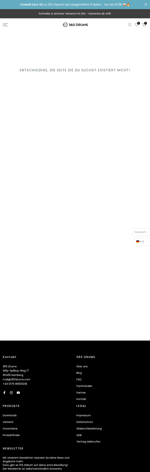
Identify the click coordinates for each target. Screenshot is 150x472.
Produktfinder (11, 435)
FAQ (79, 379)
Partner (81, 392)
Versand (8, 422)
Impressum (83, 415)
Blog (79, 373)
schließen (4, 4)
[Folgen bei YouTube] (18, 392)
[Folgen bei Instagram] (11, 392)
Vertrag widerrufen (88, 441)
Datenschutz (84, 422)
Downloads (10, 415)
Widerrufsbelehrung (89, 428)
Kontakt (81, 399)
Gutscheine (10, 428)
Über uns (82, 366)
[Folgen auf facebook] (4, 392)
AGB (79, 435)
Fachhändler (84, 386)
